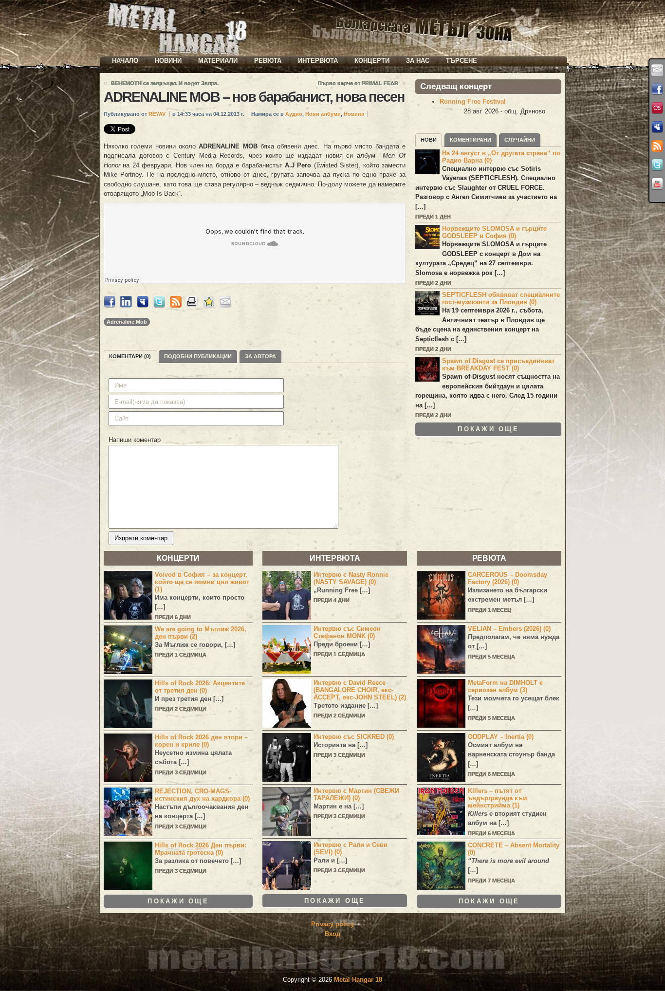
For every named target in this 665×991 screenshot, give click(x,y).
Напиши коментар (135, 439)
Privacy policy (332, 924)
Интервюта (318, 60)
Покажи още (488, 429)
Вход (332, 933)
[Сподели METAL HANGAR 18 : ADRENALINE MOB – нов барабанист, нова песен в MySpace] (142, 305)
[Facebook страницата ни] (657, 89)
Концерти (371, 60)
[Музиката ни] (657, 108)
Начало (125, 60)
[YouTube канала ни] (657, 184)
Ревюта (267, 60)
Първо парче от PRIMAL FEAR (358, 83)
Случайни (519, 140)
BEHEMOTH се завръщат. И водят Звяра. (165, 83)
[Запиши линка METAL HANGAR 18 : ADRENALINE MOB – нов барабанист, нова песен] (209, 305)
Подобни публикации (198, 356)
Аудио (293, 114)
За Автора (260, 356)
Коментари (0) (130, 356)
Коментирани (470, 140)
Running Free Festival (473, 101)
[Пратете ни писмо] (657, 70)
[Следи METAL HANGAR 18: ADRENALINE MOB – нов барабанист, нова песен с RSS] (176, 305)
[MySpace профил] (657, 127)
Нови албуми (323, 114)
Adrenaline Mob (127, 322)
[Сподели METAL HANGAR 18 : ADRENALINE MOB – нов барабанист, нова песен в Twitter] (159, 305)
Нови (429, 140)
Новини (168, 60)
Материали (218, 60)
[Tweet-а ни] (657, 165)
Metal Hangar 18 (358, 979)
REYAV (157, 114)
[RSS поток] (657, 146)
